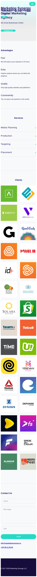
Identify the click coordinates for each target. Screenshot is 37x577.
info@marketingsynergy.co (11, 543)
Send (18, 537)
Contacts (5, 14)
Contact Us (8, 31)
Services (18, 11)
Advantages (7, 11)
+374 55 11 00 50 (7, 547)
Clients (28, 11)
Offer (4, 17)
